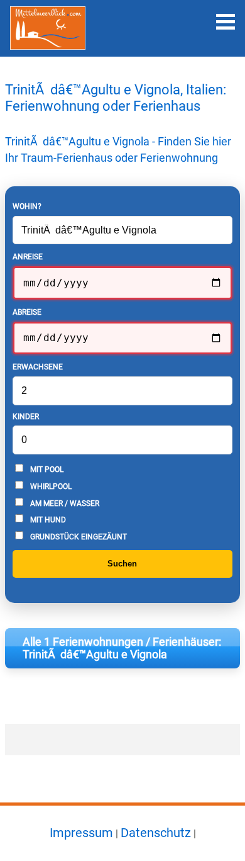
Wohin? (27, 206)
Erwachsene (38, 367)
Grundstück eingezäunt (77, 536)
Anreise (28, 256)
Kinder (26, 416)
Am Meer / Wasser (63, 503)
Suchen (122, 563)
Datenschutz (156, 832)
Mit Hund (47, 519)
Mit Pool (45, 469)
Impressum (81, 832)
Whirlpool (50, 486)
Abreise (27, 312)
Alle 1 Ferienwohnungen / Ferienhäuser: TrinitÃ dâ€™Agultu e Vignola (122, 648)
